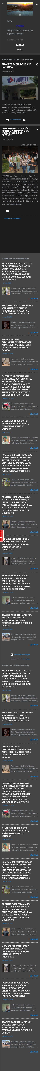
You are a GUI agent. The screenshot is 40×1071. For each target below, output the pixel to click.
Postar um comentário (12, 219)
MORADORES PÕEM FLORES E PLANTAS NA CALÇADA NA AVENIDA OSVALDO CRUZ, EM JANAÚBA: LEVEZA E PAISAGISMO (15, 544)
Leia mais (34, 299)
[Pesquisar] (37, 4)
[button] (37, 64)
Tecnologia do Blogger (21, 655)
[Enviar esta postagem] (24, 121)
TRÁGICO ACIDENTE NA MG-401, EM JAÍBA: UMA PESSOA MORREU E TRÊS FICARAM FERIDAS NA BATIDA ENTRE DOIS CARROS (17, 620)
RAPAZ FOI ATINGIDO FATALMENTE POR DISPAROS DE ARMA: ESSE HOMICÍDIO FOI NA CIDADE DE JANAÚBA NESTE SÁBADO (16, 344)
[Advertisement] (20, 236)
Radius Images (26, 659)
